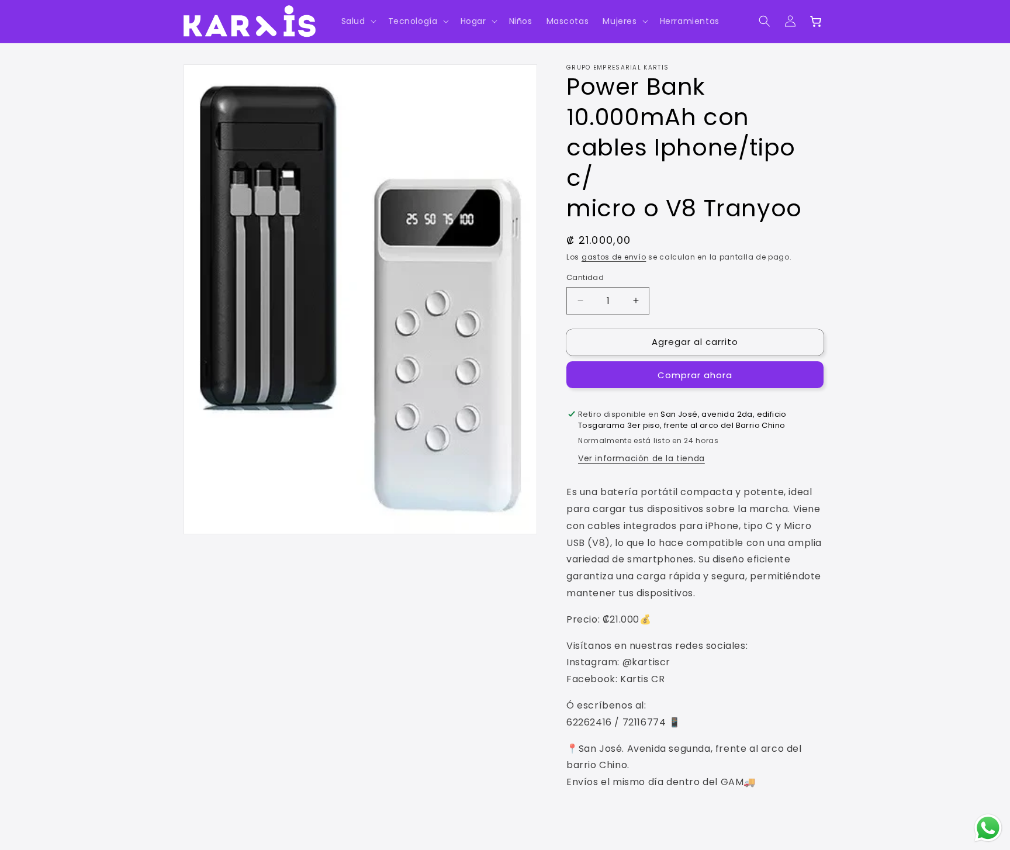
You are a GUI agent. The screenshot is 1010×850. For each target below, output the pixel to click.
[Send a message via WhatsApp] (988, 828)
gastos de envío (614, 257)
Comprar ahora (695, 375)
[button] (357, 21)
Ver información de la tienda (641, 458)
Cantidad (585, 277)
